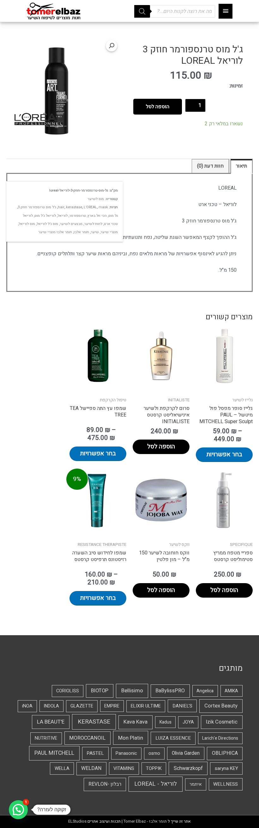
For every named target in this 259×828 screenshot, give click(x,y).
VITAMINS (123, 768)
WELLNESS (225, 784)
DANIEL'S (182, 705)
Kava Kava (135, 722)
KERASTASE (94, 721)
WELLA (62, 768)
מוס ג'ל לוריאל (47, 224)
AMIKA (231, 691)
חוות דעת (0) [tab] (210, 166)
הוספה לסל (157, 106)
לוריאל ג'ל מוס (45, 215)
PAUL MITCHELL (54, 753)
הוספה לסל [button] (161, 446)
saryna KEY (226, 768)
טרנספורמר (77, 215)
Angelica (205, 691)
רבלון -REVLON (104, 784)
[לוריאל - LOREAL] (39, 119)
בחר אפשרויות (224, 454)
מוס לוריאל (27, 224)
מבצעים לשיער (71, 224)
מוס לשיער (95, 199)
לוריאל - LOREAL (155, 784)
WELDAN (91, 768)
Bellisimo (132, 691)
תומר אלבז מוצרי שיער (55, 232)
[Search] (142, 11)
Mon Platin (130, 738)
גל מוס (113, 215)
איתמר (196, 784)
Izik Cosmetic (222, 722)
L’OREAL (90, 207)
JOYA (188, 722)
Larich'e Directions (220, 738)
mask (103, 207)
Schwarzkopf (188, 768)
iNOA (27, 706)
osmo (154, 753)
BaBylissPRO (170, 691)
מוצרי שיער (109, 232)
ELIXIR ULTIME (146, 706)
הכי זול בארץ (97, 215)
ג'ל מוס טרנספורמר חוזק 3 (37, 207)
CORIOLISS (67, 691)
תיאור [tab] (241, 166)
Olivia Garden (186, 753)
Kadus (166, 722)
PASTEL (95, 753)
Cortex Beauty (221, 706)
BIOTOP (99, 691)
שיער (95, 232)
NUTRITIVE (46, 738)
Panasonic (126, 753)
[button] (111, 45)
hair (61, 207)
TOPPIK (154, 768)
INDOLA (51, 706)
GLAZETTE (81, 706)
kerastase (74, 207)
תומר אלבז (81, 232)
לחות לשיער (93, 224)
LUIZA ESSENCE (173, 738)
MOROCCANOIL (87, 738)
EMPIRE (111, 706)
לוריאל (62, 215)
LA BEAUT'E (50, 722)
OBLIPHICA (225, 753)
